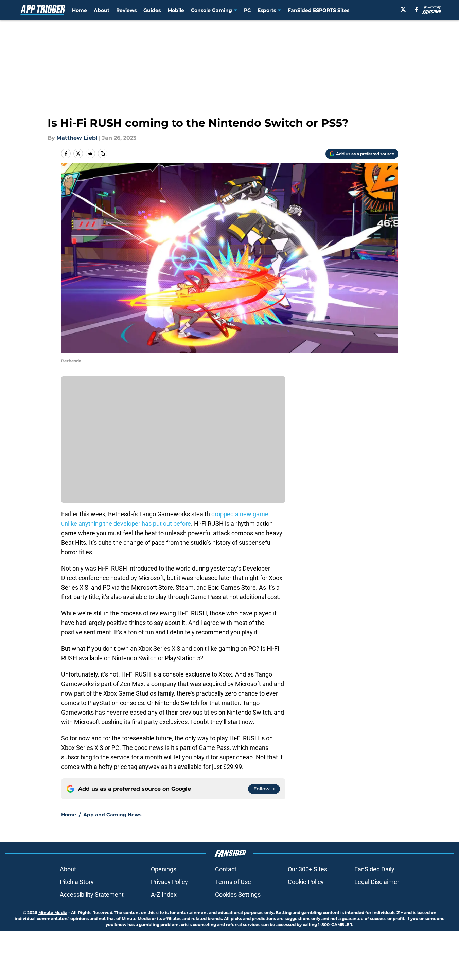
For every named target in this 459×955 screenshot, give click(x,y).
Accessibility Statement (92, 894)
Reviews (126, 10)
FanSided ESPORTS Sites (318, 10)
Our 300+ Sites (307, 869)
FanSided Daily (374, 869)
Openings (163, 869)
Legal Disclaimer (376, 881)
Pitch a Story (77, 881)
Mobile (175, 10)
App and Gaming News (112, 815)
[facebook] (416, 9)
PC (247, 10)
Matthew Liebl (77, 137)
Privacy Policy (169, 881)
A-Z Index (164, 894)
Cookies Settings (238, 894)
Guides (152, 10)
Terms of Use (233, 881)
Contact (225, 869)
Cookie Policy (306, 881)
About (101, 10)
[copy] (102, 153)
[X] (403, 9)
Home (79, 10)
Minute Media (52, 912)
